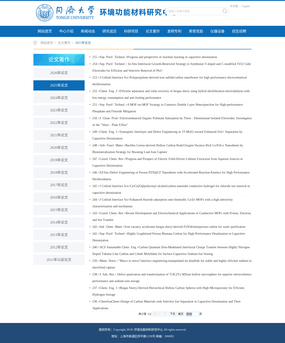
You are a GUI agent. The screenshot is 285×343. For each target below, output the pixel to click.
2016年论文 (59, 197)
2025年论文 (83, 42)
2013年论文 (59, 235)
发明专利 (174, 31)
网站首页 (45, 31)
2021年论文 (59, 135)
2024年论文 (59, 98)
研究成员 (109, 31)
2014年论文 (59, 222)
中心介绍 (66, 31)
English (246, 6)
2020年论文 (59, 147)
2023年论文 (59, 110)
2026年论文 (59, 73)
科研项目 (131, 31)
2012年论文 (59, 247)
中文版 (234, 6)
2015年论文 (59, 210)
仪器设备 (217, 31)
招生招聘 (239, 31)
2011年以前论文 (59, 260)
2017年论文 (59, 185)
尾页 (180, 314)
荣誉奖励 (196, 31)
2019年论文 (59, 160)
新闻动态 (88, 31)
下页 (172, 314)
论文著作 (153, 31)
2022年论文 (59, 123)
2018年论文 (59, 172)
